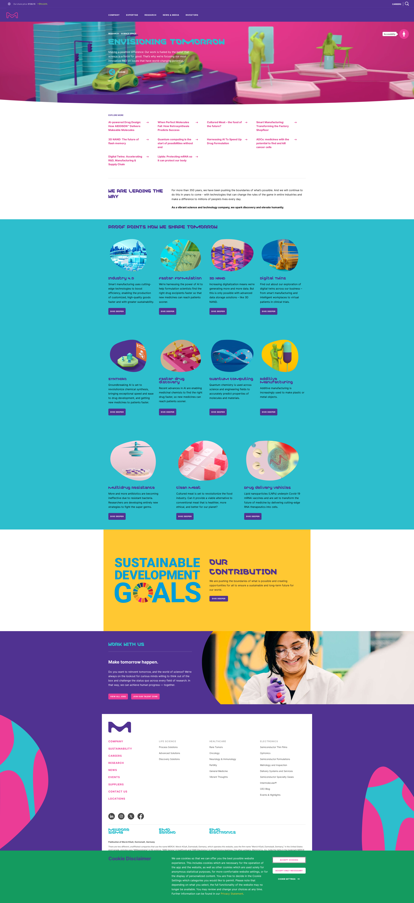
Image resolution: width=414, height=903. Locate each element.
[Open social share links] (112, 72)
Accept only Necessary (289, 871)
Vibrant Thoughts (218, 777)
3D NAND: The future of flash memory (123, 141)
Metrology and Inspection (273, 765)
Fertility (213, 765)
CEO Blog (265, 789)
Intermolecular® (268, 783)
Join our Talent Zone (145, 696)
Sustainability (120, 748)
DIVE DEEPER (117, 311)
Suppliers (116, 784)
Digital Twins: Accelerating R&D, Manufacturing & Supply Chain (125, 160)
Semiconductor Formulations (275, 759)
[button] (10, 4)
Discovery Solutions (169, 759)
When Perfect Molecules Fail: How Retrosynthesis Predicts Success (173, 126)
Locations (116, 798)
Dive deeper (117, 412)
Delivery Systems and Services (276, 771)
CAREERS (396, 4)
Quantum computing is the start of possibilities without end (175, 143)
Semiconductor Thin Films (273, 747)
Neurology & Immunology (222, 759)
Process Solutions (168, 747)
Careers (115, 755)
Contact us (117, 791)
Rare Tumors (216, 747)
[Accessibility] (404, 34)
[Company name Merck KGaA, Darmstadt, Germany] (12, 15)
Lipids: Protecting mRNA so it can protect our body (175, 158)
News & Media (171, 15)
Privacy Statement (232, 893)
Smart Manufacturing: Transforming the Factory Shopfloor (272, 126)
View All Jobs (118, 696)
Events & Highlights (270, 795)
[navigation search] (407, 4)
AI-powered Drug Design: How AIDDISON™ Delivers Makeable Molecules (124, 126)
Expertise (132, 15)
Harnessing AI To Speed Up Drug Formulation (224, 141)
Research (150, 15)
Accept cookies (289, 860)
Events (114, 777)
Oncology (214, 753)
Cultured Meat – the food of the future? (224, 124)
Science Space (128, 33)
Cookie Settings (286, 879)
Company (114, 15)
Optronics (265, 753)
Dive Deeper (268, 311)
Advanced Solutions (169, 753)
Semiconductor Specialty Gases (277, 777)
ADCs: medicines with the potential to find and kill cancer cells (272, 143)
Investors (192, 15)
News (112, 770)
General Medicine (218, 771)
